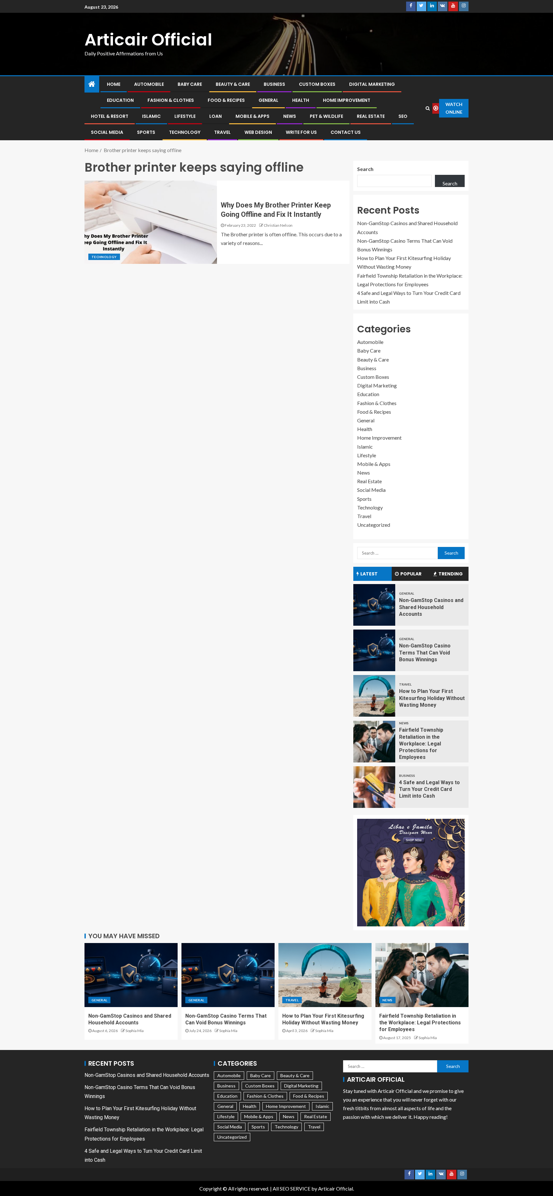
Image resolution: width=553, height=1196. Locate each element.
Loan (215, 116)
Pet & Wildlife (326, 116)
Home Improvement (346, 100)
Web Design (258, 132)
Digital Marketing (372, 84)
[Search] (428, 108)
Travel (222, 132)
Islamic (151, 116)
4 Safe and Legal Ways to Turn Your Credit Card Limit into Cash (429, 789)
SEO (402, 116)
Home (113, 84)
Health (300, 100)
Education (120, 100)
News (289, 116)
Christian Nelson (278, 225)
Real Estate (371, 116)
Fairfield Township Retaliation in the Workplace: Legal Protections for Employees (421, 743)
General (268, 100)
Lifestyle (185, 116)
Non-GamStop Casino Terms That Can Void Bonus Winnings (425, 653)
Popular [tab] (410, 574)
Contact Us (346, 132)
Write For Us (301, 132)
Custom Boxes (317, 84)
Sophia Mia (134, 1030)
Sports (146, 132)
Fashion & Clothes (171, 100)
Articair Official (148, 39)
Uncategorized (373, 525)
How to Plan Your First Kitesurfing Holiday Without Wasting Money (432, 698)
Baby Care (190, 84)
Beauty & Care (233, 84)
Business (274, 84)
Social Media (107, 132)
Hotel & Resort (109, 116)
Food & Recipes (226, 100)
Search (365, 169)
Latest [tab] (369, 574)
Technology (184, 132)
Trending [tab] (450, 574)
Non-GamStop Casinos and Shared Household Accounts (431, 607)
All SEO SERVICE (291, 1188)
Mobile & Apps (252, 116)
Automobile (149, 84)
